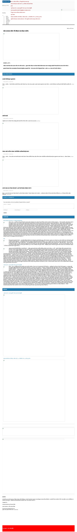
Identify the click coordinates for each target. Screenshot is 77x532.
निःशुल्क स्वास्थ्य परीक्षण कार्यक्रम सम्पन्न (18, 12)
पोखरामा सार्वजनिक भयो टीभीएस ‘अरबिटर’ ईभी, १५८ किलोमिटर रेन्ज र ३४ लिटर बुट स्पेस (26, 16)
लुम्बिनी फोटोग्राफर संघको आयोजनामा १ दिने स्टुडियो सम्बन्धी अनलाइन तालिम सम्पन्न (25, 18)
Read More (38, 120)
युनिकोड (7, 23)
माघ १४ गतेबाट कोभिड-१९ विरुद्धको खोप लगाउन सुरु (20, 1)
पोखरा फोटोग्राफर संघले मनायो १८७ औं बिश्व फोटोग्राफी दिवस (22, 3)
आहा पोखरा (13, 14)
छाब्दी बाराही (5, 115)
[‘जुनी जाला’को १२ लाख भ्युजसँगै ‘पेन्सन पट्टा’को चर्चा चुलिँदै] (5, 268)
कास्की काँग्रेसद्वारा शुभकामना (8, 79)
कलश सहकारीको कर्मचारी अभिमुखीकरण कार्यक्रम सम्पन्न (20, 10)
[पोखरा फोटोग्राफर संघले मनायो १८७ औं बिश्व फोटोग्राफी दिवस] (5, 224)
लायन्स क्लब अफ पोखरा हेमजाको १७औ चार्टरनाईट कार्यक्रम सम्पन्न (16, 188)
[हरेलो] (5, 242)
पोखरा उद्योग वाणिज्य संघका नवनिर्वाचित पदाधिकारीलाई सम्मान (15, 151)
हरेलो (12, 5)
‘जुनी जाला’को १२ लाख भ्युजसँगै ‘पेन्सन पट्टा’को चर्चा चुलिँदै (21, 8)
